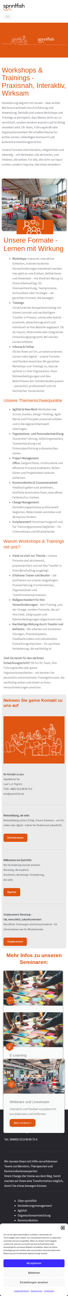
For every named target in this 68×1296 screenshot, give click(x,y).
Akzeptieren (34, 1263)
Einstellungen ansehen (34, 1282)
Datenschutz (36, 1291)
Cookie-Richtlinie (21, 1291)
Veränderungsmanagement (35, 1206)
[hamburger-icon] (7, 16)
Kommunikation (28, 1220)
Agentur (11, 892)
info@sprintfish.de (13, 793)
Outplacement (15, 942)
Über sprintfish (27, 1201)
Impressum (49, 1291)
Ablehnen (34, 1273)
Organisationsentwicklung (34, 1215)
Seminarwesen (15, 838)
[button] (63, 1228)
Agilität (22, 1210)
